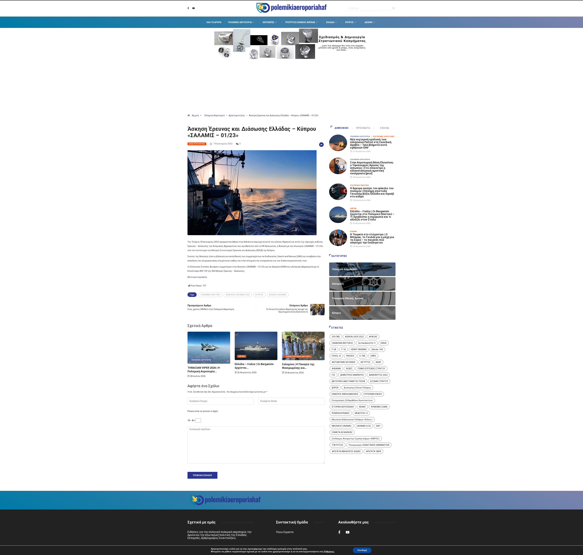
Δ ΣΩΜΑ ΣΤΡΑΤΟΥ (379, 381)
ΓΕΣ (333, 375)
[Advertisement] (291, 90)
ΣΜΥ (378, 426)
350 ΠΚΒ (336, 336)
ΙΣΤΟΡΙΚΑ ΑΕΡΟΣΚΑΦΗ (343, 407)
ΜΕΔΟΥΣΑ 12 (361, 413)
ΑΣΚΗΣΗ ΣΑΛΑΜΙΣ (277, 294)
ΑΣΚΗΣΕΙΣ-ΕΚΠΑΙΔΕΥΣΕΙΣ (238, 294)
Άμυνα (208, 356)
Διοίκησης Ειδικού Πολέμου (357, 387)
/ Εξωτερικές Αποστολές (382, 136)
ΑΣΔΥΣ (349, 368)
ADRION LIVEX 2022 (354, 336)
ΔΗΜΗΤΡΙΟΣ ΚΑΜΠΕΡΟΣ (352, 375)
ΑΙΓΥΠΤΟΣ (365, 362)
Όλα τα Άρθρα (213, 22)
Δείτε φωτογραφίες (197, 277)
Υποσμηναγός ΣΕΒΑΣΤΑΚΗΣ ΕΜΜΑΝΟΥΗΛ (368, 445)
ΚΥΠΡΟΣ (259, 294)
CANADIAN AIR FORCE (342, 343)
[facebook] (188, 8)
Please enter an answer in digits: (203, 411)
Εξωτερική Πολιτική (359, 185)
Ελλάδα (330, 22)
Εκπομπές (268, 22)
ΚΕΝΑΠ (362, 407)
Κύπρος (349, 22)
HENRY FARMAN (359, 349)
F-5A (334, 349)
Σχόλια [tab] (384, 128)
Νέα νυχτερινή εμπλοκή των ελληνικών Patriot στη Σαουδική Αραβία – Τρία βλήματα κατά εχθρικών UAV (370, 143)
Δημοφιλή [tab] (341, 128)
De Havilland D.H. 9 (366, 343)
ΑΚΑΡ (378, 362)
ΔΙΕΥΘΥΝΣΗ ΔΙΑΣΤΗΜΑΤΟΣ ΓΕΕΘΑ (348, 381)
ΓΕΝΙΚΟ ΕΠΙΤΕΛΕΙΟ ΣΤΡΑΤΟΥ (371, 368)
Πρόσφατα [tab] (363, 128)
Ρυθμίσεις (329, 551)
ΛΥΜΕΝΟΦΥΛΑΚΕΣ (341, 413)
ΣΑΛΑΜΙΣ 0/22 (364, 426)
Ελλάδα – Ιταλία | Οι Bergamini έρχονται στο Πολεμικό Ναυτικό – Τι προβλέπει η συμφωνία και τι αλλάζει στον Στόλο (372, 215)
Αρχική (195, 115)
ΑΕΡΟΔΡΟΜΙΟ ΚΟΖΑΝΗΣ (343, 362)
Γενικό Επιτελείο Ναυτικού (264, 356)
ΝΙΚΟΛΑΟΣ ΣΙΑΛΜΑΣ (341, 426)
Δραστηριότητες (237, 115)
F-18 (343, 349)
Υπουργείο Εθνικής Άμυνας (300, 22)
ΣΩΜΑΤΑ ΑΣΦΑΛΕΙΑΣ (342, 432)
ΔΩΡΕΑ (335, 387)
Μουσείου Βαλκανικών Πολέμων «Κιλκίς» (352, 419)
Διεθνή (368, 22)
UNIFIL (373, 356)
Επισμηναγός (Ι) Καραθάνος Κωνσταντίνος (352, 400)
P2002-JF (336, 356)
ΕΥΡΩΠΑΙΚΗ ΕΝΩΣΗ (373, 394)
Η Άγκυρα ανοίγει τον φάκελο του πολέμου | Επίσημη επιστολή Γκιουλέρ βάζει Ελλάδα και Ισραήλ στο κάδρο (372, 192)
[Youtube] (193, 8)
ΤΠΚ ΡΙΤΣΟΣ (337, 445)
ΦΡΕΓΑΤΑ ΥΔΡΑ (373, 451)
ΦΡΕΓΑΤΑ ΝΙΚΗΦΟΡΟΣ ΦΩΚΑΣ (346, 451)
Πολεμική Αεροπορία (240, 22)
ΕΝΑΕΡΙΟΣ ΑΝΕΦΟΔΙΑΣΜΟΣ (345, 394)
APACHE (373, 336)
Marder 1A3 (377, 349)
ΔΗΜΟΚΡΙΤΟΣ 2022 (378, 375)
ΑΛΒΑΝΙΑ (336, 368)
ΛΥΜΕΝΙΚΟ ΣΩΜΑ (379, 407)
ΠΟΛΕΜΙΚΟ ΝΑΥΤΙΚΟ (210, 294)
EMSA (384, 343)
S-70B (362, 356)
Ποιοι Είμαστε (285, 532)
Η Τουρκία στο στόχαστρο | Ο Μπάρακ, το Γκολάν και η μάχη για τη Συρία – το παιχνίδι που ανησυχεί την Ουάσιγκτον (372, 238)
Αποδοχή (362, 550)
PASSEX (350, 356)
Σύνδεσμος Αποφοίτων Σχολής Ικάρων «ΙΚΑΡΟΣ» (356, 438)
